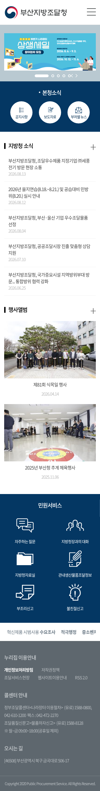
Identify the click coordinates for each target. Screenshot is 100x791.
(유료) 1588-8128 (69, 723)
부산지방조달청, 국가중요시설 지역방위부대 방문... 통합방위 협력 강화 (48, 278)
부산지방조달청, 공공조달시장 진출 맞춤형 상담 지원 (49, 249)
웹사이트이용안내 (52, 677)
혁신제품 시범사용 (31, 632)
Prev (72, 75)
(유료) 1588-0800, (78, 707)
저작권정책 (50, 670)
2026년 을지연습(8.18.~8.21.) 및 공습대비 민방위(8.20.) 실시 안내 (48, 192)
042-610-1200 (15, 715)
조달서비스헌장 (16, 677)
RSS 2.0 (81, 677)
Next (77, 75)
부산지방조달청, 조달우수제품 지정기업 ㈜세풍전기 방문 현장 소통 (49, 163)
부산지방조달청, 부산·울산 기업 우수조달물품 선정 (48, 221)
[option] (31, 632)
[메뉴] (91, 11)
